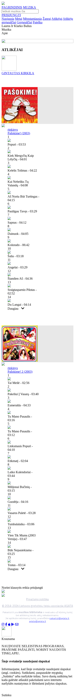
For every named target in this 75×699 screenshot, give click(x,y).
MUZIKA (29, 7)
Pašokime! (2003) (19, 133)
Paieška (37, 22)
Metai (18, 18)
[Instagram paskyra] (3, 624)
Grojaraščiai (24, 22)
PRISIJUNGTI (11, 15)
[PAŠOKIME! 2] (20, 360)
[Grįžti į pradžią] (3, 3)
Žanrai (47, 18)
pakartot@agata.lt (59, 618)
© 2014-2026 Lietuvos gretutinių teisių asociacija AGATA (37, 606)
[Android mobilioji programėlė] (12, 624)
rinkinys (13, 129)
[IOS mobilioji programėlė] (9, 624)
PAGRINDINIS (12, 7)
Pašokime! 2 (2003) (20, 371)
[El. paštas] (16, 624)
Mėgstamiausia (32, 18)
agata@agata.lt (37, 621)
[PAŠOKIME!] (20, 122)
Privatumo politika (37, 599)
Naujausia (8, 18)
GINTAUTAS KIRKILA (18, 73)
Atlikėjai (56, 18)
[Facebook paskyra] (6, 624)
